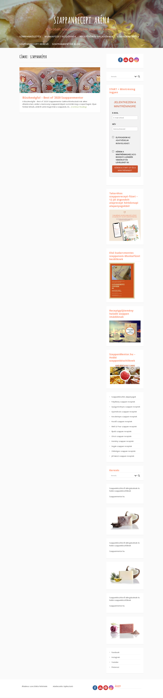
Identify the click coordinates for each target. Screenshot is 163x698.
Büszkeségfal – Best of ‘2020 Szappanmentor (52, 97)
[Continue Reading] (79, 107)
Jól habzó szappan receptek (122, 456)
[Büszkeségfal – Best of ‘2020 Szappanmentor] (59, 86)
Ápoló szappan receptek (121, 431)
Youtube (114, 662)
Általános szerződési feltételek (34, 686)
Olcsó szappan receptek (121, 436)
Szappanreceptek (128, 36)
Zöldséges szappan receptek (123, 451)
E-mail (115, 113)
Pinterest (115, 667)
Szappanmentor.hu (117, 496)
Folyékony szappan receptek (123, 401)
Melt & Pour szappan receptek (124, 426)
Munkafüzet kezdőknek (60, 36)
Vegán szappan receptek (121, 446)
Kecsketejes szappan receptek (124, 416)
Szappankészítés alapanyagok (123, 397)
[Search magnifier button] (139, 76)
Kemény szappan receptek (122, 441)
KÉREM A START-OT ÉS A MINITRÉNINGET (125, 169)
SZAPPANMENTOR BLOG (66, 44)
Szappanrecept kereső (34, 44)
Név (114, 124)
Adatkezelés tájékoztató (63, 686)
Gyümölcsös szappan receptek (124, 411)
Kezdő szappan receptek (121, 421)
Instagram (115, 657)
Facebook (115, 652)
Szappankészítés (30, 36)
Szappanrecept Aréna (82, 19)
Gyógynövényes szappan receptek (125, 406)
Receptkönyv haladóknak (96, 36)
